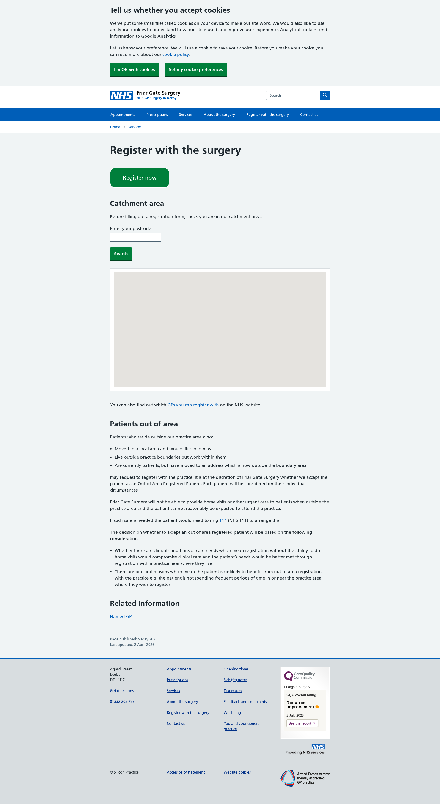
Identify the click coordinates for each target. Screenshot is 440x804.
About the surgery (219, 114)
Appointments (122, 114)
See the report (300, 723)
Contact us (309, 114)
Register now (140, 177)
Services (185, 114)
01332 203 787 (122, 701)
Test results (233, 691)
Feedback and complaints (245, 701)
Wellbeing (232, 712)
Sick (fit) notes (235, 680)
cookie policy (175, 54)
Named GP (121, 616)
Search (121, 253)
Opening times (236, 669)
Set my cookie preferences (196, 69)
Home (115, 127)
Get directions (122, 690)
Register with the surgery (267, 114)
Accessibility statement (186, 772)
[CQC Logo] (299, 680)
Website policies (237, 772)
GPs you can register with (193, 404)
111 (223, 520)
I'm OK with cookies (134, 69)
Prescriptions (157, 114)
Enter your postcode (130, 228)
